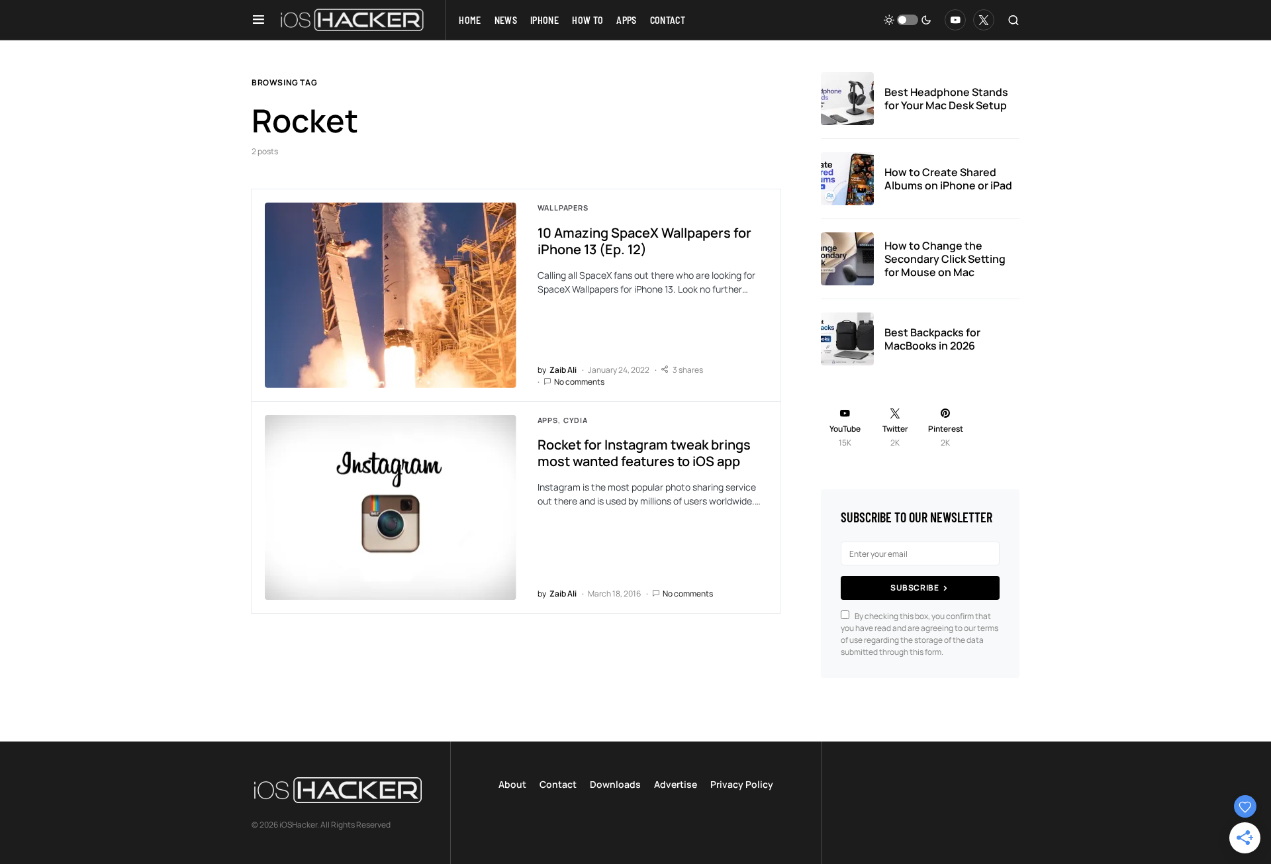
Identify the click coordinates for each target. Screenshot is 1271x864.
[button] (258, 20)
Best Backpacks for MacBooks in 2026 (932, 339)
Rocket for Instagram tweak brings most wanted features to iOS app (644, 453)
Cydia (575, 420)
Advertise (675, 784)
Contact (558, 784)
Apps (548, 420)
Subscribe (914, 587)
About (512, 784)
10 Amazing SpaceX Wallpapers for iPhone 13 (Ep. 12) (644, 241)
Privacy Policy (741, 784)
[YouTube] (955, 20)
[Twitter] (983, 20)
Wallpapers (563, 208)
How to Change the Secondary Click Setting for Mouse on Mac (945, 258)
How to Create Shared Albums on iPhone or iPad (948, 179)
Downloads (615, 784)
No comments (579, 381)
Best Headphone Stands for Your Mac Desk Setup (946, 99)
